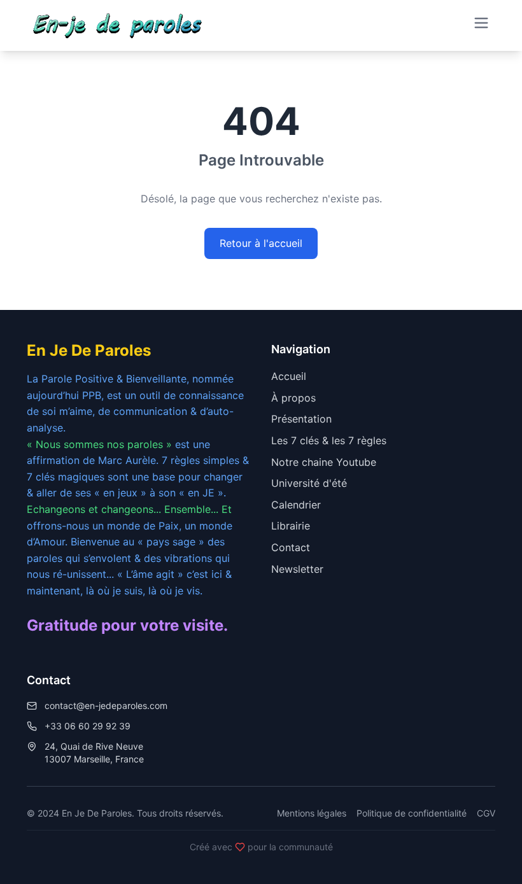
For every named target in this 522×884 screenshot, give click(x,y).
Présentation (301, 418)
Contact (290, 547)
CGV (486, 813)
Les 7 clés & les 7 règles (328, 440)
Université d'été (309, 483)
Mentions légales (311, 813)
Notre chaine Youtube (323, 462)
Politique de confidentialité (411, 813)
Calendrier (296, 504)
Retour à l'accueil (261, 243)
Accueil (288, 376)
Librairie (290, 525)
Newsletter (297, 569)
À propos (293, 397)
